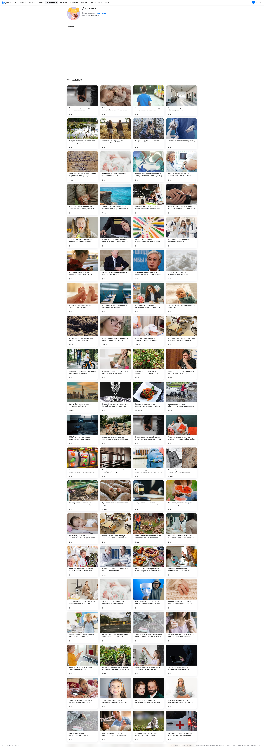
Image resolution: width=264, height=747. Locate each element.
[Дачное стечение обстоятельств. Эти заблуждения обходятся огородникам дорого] (148, 528)
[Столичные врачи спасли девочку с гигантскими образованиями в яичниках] (181, 133)
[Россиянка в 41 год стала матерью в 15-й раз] (181, 298)
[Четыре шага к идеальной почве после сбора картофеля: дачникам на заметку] (82, 331)
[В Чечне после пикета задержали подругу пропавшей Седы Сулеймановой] (115, 331)
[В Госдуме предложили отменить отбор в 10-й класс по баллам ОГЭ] (181, 331)
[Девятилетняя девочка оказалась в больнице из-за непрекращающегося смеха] (181, 100)
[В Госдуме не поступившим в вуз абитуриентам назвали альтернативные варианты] (115, 298)
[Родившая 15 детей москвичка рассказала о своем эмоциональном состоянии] (115, 166)
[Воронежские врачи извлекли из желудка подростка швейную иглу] (148, 166)
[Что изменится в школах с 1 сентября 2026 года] (115, 463)
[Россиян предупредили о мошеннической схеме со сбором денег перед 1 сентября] (181, 660)
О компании (9, 745)
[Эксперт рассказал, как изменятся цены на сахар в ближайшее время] (181, 265)
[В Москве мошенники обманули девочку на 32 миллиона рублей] (115, 232)
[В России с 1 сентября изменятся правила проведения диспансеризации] (115, 561)
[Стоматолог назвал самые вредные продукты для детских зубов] (115, 693)
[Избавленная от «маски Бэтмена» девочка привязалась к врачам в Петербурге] (148, 627)
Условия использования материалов (238, 745)
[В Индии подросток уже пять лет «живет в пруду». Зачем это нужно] (82, 133)
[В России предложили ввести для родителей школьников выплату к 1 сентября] (148, 463)
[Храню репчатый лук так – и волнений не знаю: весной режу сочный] (82, 495)
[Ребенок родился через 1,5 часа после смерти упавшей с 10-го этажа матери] (181, 594)
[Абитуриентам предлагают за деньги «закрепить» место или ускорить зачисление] (148, 594)
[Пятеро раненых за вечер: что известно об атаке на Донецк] (181, 726)
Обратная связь (255, 745)
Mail (3, 745)
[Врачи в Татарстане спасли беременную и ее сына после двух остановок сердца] (181, 166)
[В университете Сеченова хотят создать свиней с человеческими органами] (115, 495)
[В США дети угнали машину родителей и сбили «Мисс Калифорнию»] (82, 430)
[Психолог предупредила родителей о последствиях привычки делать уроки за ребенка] (181, 561)
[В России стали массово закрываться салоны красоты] (148, 331)
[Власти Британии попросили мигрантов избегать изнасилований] (82, 397)
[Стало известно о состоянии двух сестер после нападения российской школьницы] (148, 100)
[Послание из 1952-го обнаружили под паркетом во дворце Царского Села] (82, 166)
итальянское (100, 13)
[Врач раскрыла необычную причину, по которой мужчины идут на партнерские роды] (115, 726)
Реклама (17, 745)
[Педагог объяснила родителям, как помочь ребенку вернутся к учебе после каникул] (148, 660)
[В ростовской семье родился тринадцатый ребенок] (82, 298)
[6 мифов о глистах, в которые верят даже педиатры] (82, 660)
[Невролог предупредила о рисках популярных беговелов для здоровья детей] (82, 364)
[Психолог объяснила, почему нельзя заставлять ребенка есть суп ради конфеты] (148, 199)
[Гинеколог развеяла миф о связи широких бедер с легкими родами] (82, 594)
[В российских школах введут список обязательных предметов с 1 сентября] (115, 528)
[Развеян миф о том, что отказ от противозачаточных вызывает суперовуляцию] (181, 627)
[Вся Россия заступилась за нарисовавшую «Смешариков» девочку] (148, 232)
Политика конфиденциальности (215, 745)
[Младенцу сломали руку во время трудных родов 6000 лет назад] (115, 430)
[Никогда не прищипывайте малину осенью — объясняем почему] (148, 364)
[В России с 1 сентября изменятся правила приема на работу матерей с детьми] (115, 364)
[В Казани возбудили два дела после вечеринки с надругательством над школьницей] (82, 100)
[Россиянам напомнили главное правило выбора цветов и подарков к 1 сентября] (82, 627)
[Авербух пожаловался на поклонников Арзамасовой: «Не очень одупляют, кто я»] (148, 693)
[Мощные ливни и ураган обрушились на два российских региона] (181, 397)
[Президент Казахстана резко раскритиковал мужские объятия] (148, 265)
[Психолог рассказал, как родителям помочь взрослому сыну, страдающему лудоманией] (82, 463)
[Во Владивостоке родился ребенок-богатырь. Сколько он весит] (115, 100)
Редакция (182, 745)
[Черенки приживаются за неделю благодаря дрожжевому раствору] (115, 660)
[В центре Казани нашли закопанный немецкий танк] (181, 463)
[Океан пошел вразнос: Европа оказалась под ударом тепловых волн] (115, 199)
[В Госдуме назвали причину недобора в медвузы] (181, 232)
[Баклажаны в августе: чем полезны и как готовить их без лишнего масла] (148, 397)
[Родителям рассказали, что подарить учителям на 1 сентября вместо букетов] (181, 430)
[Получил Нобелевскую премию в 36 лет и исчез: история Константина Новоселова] (181, 364)
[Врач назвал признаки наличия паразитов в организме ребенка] (181, 528)
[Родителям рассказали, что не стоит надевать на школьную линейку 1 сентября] (82, 561)
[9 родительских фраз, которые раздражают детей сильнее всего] (181, 199)
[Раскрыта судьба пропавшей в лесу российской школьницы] (148, 133)
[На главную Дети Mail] (8, 2)
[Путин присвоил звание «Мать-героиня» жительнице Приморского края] (115, 265)
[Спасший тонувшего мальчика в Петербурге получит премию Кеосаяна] (115, 397)
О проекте (174, 745)
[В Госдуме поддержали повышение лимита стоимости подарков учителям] (148, 298)
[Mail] (3, 2)
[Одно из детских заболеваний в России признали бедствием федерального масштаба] (82, 232)
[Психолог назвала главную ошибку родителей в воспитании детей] (181, 693)
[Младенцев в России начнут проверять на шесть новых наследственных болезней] (115, 594)
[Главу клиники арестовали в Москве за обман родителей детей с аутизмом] (148, 495)
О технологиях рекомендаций (196, 745)
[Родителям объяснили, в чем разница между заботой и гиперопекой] (82, 693)
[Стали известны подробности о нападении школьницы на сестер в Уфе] (148, 430)
